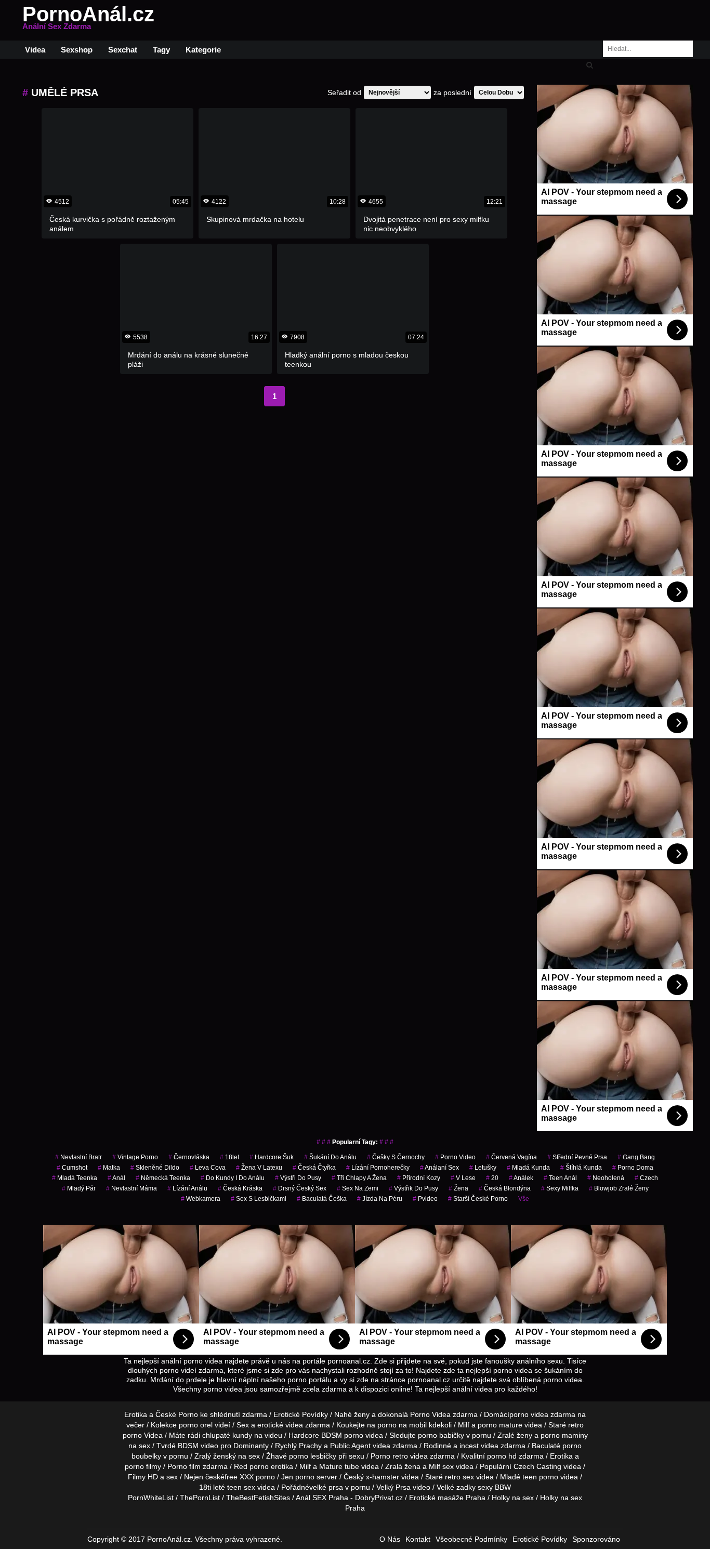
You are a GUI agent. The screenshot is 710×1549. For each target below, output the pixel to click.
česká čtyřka (314, 1167)
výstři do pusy (298, 1178)
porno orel (196, 1425)
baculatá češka (322, 1198)
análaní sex (439, 1167)
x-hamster (382, 1477)
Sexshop (77, 49)
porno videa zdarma (542, 1414)
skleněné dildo (154, 1167)
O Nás (389, 1539)
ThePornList (200, 1497)
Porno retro (389, 1456)
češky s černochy (396, 1157)
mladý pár (79, 1188)
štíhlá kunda (581, 1167)
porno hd (502, 1456)
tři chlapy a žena (359, 1178)
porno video (455, 1157)
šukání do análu (330, 1157)
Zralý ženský (215, 1456)
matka (109, 1167)
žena (458, 1188)
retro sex (459, 1477)
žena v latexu (259, 1167)
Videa (35, 49)
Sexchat (122, 49)
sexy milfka (559, 1188)
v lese (463, 1178)
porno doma (632, 1167)
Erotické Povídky (300, 1414)
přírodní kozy (418, 1178)
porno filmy (143, 1466)
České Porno (176, 1414)
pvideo (425, 1198)
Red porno (251, 1466)
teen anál (560, 1178)
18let (229, 1157)
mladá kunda (528, 1167)
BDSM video (198, 1445)
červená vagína (511, 1157)
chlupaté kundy (227, 1435)
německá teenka (163, 1178)
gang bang (636, 1157)
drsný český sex (299, 1188)
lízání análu (187, 1188)
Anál (116, 1178)
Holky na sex (513, 1497)
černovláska (188, 1157)
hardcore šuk (271, 1157)
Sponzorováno (596, 1539)
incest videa (478, 1445)
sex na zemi (357, 1188)
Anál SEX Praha (322, 1497)
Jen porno (297, 1477)
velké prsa (326, 1487)
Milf (434, 1466)
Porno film (184, 1466)
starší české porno (478, 1198)
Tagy (161, 49)
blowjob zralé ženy (619, 1188)
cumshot (72, 1167)
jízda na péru (379, 1198)
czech (646, 1178)
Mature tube (339, 1466)
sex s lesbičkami (258, 1198)
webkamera (200, 1198)
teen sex (241, 1487)
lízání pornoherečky (378, 1167)
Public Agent (350, 1445)
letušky (482, 1167)
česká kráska (240, 1188)
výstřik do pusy (413, 1188)
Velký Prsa (393, 1487)
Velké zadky (456, 1487)
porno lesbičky (312, 1456)
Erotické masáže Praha (447, 1497)
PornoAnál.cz (88, 20)
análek (521, 1178)
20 (492, 1178)
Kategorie (203, 49)
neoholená (605, 1178)
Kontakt (417, 1539)
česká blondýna (505, 1188)
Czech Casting (537, 1466)
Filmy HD (143, 1477)
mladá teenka (74, 1178)
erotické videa (280, 1425)
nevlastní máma (131, 1188)
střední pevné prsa (577, 1157)
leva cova (208, 1167)
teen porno (540, 1477)
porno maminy (564, 1435)
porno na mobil (402, 1425)
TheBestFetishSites (258, 1497)
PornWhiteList (151, 1497)
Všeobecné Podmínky (471, 1539)
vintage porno (135, 1157)
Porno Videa (430, 1414)
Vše (523, 1198)
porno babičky (441, 1435)
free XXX (239, 1477)
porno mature (500, 1425)
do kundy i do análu (233, 1178)
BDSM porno (342, 1435)
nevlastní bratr (78, 1157)
